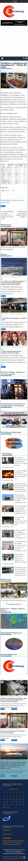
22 (20, 802)
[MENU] (26, 58)
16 (23, 799)
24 (4, 804)
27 (13, 804)
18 (7, 802)
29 (20, 804)
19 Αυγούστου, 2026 (7, 314)
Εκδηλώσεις (14, 709)
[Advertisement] (14, 42)
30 (23, 804)
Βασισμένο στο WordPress (10, 856)
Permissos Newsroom (18, 71)
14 (16, 799)
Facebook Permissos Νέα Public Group (13, 840)
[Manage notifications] (24, 857)
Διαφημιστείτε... (7, 834)
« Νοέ (4, 807)
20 (13, 802)
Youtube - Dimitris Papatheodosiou (13, 842)
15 (20, 799)
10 (4, 799)
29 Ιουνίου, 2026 (5, 760)
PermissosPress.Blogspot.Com (11, 844)
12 (10, 799)
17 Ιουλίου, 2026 (5, 696)
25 (7, 804)
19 (10, 802)
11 (7, 799)
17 (4, 802)
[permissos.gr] (2, 58)
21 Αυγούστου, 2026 (7, 277)
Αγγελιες (2, 709)
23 (23, 802)
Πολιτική (3, 206)
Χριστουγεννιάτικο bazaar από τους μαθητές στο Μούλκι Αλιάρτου (21, 214)
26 (10, 804)
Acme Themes (20, 858)
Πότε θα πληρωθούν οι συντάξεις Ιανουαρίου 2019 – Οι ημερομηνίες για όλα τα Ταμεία (7, 215)
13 (13, 799)
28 (16, 804)
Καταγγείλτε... (7, 830)
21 (16, 802)
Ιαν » (8, 807)
